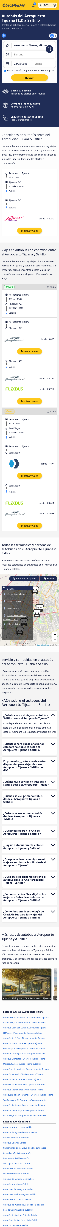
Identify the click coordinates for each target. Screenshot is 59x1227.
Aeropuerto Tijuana (25, 578)
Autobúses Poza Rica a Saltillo (17, 1199)
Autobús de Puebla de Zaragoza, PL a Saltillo (23, 1204)
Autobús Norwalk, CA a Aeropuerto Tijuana (23, 1074)
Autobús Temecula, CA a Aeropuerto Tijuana (23, 1110)
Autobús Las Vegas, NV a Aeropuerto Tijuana (24, 1053)
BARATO (9, 287)
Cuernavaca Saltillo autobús (16, 1158)
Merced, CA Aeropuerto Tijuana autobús (22, 1063)
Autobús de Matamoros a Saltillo (18, 1178)
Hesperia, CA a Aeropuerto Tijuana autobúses (24, 1048)
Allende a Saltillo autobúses (16, 1137)
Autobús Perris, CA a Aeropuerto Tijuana (22, 1079)
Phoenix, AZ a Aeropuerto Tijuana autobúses (24, 1084)
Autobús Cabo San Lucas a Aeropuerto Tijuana (24, 1027)
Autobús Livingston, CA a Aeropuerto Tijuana (24, 1058)
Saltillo (50, 578)
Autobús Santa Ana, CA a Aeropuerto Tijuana (24, 1105)
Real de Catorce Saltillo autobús (18, 1209)
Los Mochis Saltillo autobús (16, 1173)
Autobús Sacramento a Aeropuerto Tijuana (23, 1089)
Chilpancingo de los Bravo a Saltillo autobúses (24, 1147)
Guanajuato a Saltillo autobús (17, 1163)
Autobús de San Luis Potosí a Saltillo (20, 1215)
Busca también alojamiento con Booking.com (31, 70)
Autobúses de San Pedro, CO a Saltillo (20, 1220)
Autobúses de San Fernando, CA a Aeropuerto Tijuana (28, 1094)
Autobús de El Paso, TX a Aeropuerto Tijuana (24, 1038)
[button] (36, 613)
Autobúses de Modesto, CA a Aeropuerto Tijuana (26, 1069)
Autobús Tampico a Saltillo (15, 1225)
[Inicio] (15, 5)
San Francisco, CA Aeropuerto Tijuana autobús (24, 1100)
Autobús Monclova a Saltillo (16, 1184)
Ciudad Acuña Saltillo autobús (17, 1153)
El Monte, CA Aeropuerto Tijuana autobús (22, 1032)
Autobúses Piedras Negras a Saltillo (19, 1194)
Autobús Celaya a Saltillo (14, 1142)
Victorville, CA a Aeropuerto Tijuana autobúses (24, 1115)
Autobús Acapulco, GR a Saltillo (17, 1127)
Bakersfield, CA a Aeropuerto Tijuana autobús (24, 1022)
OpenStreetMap (43, 645)
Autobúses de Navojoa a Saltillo (18, 1189)
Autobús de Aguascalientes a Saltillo (20, 1132)
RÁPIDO (9, 411)
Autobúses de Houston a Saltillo (18, 1168)
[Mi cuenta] (33, 5)
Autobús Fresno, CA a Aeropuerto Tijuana (22, 1043)
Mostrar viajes (29, 230)
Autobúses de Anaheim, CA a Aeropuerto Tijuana (25, 1017)
